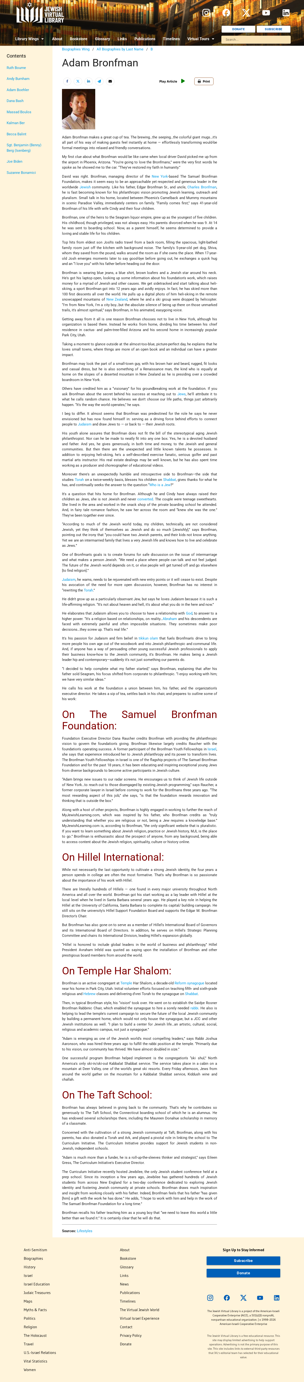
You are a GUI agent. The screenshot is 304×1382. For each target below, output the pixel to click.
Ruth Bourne (16, 68)
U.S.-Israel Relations (40, 1352)
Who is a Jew (160, 485)
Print (206, 81)
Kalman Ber (16, 123)
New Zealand (117, 299)
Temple (126, 983)
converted (145, 499)
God (189, 613)
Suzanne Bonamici (21, 173)
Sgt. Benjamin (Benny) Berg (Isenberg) (24, 148)
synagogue (195, 983)
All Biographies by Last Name (120, 49)
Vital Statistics (35, 1361)
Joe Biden (14, 161)
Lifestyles (84, 1231)
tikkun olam (148, 638)
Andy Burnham (18, 79)
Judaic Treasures (37, 1292)
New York (160, 176)
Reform (180, 983)
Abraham (170, 619)
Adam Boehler (18, 90)
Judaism (84, 424)
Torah (79, 480)
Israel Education (37, 1284)
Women (30, 1369)
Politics (29, 1318)
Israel (212, 749)
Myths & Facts (35, 1309)
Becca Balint (16, 134)
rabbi (194, 1008)
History (29, 1267)
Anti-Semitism (35, 1249)
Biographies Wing (76, 49)
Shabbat (169, 480)
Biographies (33, 1258)
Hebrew (89, 994)
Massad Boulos (19, 112)
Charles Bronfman (201, 187)
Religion (30, 1326)
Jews (181, 394)
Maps (28, 1301)
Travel (28, 1344)
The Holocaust (35, 1335)
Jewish (85, 187)
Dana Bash (15, 101)
